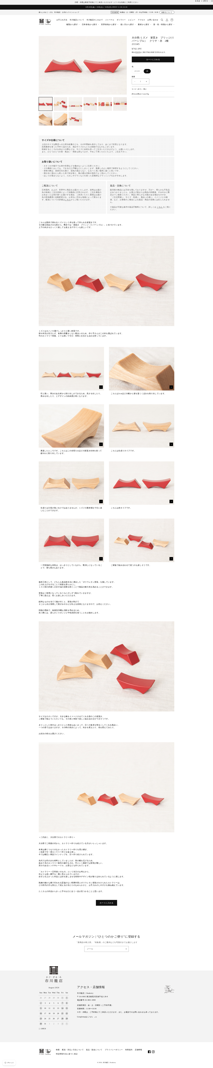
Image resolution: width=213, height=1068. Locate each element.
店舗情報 (138, 1050)
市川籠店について (77, 20)
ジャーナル (109, 20)
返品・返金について (94, 1050)
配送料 (137, 52)
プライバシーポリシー (114, 1050)
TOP (206, 1062)
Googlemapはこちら (85, 1017)
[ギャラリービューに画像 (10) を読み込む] (75, 119)
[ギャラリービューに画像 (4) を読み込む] (90, 104)
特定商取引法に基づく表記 (67, 1054)
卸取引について (166, 12)
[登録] (126, 949)
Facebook (149, 1051)
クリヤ (138, 71)
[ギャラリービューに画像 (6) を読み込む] (120, 104)
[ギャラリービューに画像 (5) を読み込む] (105, 104)
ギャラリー (121, 20)
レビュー (131, 20)
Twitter (165, 1051)
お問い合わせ (152, 20)
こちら (68, 200)
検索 (58, 1050)
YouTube (157, 1051)
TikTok (161, 1051)
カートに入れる (106, 903)
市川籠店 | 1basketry (109, 1062)
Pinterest (169, 1051)
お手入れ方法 (61, 20)
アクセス (141, 20)
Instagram (153, 1051)
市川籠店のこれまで (95, 20)
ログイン (166, 19)
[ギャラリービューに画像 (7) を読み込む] (45, 119)
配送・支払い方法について (73, 1050)
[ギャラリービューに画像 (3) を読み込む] (75, 104)
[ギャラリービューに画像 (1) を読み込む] (45, 104)
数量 (133, 77)
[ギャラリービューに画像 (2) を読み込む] (60, 104)
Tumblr (173, 1051)
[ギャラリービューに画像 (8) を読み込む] (60, 119)
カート (171, 19)
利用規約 (128, 1050)
